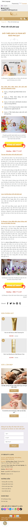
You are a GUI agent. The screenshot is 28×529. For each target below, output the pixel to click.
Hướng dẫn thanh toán (7, 484)
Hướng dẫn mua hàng (7, 481)
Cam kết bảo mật (6, 491)
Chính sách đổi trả (6, 488)
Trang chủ (4, 22)
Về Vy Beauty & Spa (6, 499)
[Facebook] (7, 303)
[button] (4, 6)
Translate (24, 3)
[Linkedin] (13, 303)
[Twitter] (10, 303)
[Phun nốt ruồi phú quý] (14, 142)
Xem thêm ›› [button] (14, 390)
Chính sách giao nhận (7, 486)
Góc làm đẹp (4, 501)
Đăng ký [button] (14, 445)
